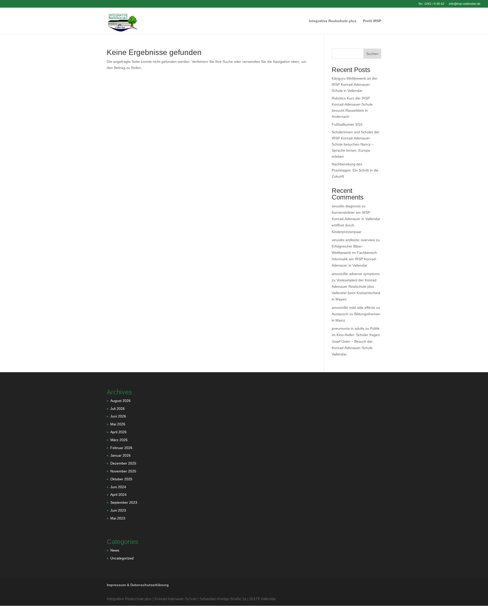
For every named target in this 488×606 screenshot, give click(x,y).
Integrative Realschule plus (332, 21)
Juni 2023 (118, 510)
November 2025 (123, 471)
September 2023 (123, 502)
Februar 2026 (121, 448)
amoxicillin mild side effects (353, 308)
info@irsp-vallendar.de (464, 4)
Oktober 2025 (121, 479)
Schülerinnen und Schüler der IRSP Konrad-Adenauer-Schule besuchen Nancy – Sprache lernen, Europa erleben (355, 144)
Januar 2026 (120, 455)
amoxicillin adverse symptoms (356, 274)
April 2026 (118, 432)
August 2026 (120, 401)
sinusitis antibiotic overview (353, 240)
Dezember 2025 (123, 463)
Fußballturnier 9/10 (347, 124)
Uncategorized (122, 558)
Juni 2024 (118, 487)
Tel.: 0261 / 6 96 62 (431, 4)
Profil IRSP (372, 21)
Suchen (372, 54)
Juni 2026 (118, 416)
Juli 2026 (117, 409)
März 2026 (119, 440)
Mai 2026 (117, 424)
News (114, 550)
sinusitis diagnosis (346, 206)
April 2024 (118, 495)
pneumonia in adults (348, 328)
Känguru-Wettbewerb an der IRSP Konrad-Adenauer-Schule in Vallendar (354, 84)
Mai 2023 (117, 518)
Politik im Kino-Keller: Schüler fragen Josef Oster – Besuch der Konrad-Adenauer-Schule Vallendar (356, 341)
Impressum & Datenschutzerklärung (138, 585)
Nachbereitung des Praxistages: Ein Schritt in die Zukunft (355, 170)
